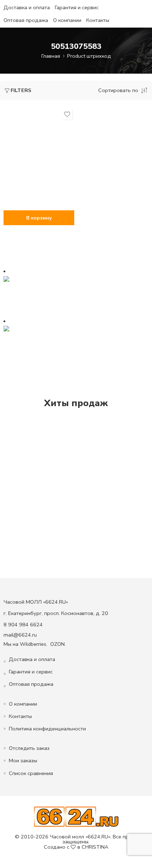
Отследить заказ (29, 748)
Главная (50, 55)
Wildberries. (33, 644)
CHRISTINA (95, 846)
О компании (67, 20)
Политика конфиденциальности (47, 728)
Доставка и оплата (27, 7)
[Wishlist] (67, 114)
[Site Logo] (76, 816)
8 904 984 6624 (23, 624)
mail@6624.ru (20, 634)
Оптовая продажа (26, 20)
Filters (21, 90)
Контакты (97, 20)
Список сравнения (31, 773)
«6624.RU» (98, 836)
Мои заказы (23, 760)
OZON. (58, 644)
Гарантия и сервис (77, 7)
